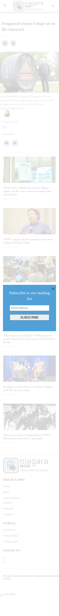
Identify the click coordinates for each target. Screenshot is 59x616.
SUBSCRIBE (29, 317)
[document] (29, 308)
